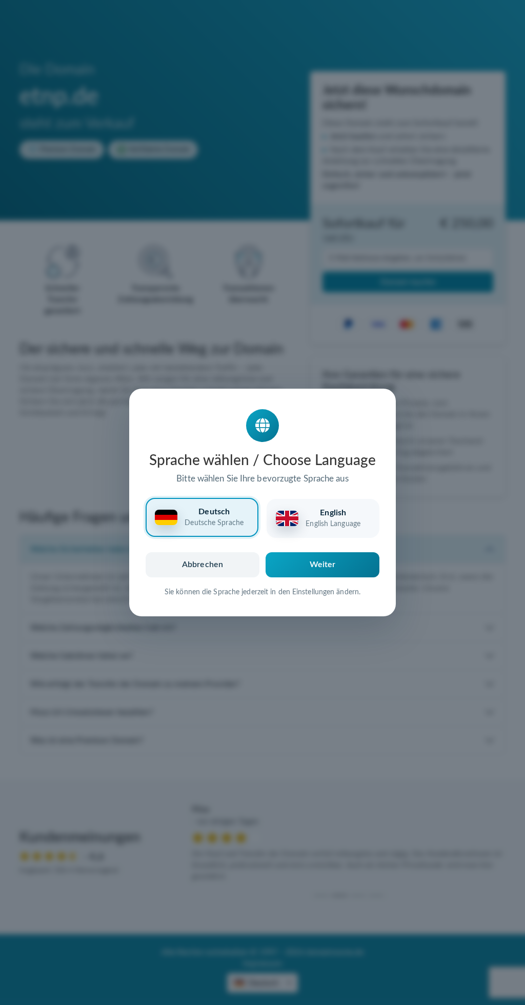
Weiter (323, 564)
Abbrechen (202, 564)
